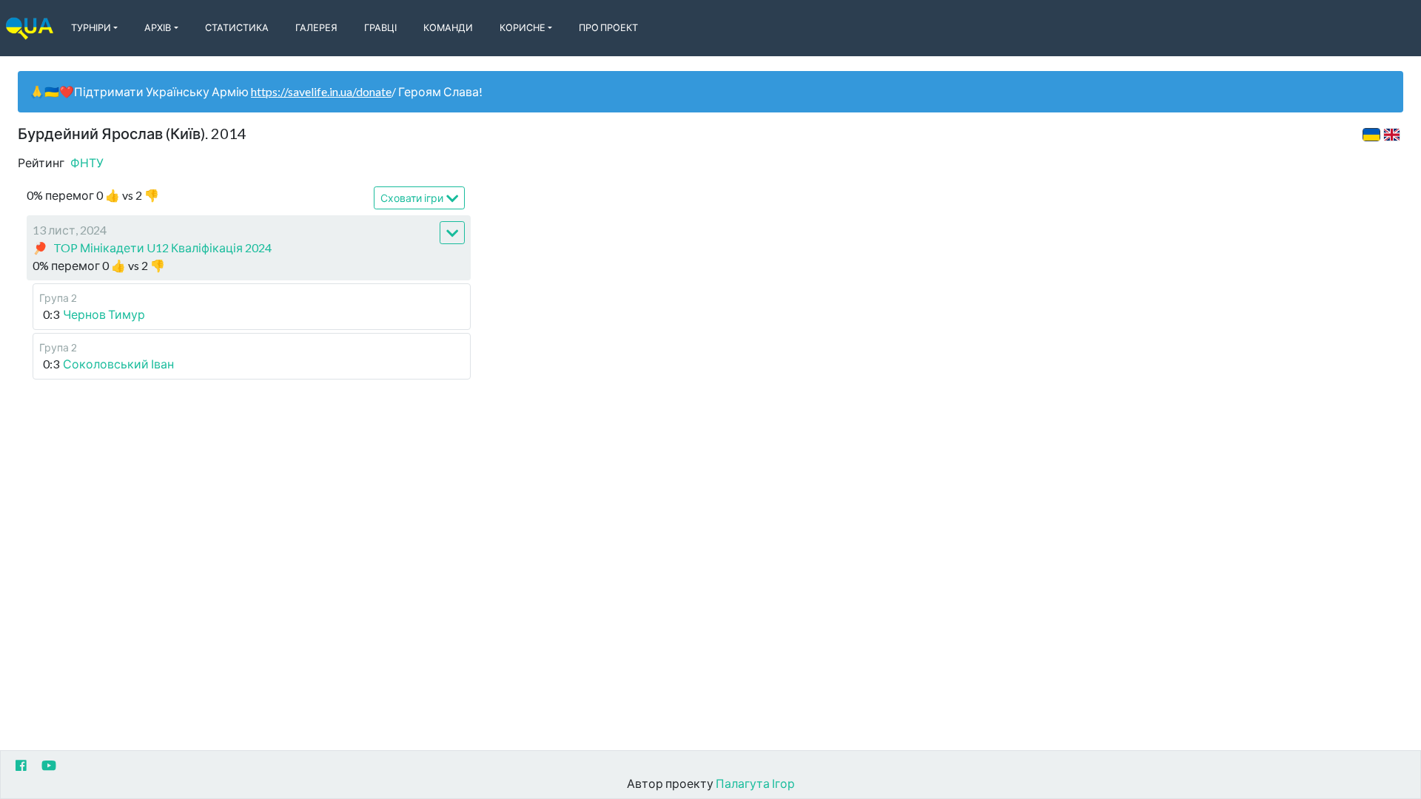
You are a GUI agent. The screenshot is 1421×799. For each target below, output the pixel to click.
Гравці (380, 27)
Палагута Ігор (755, 783)
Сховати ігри (411, 198)
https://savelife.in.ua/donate (321, 91)
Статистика (237, 27)
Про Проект (608, 27)
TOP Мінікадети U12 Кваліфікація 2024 (162, 247)
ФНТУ (87, 162)
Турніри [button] (91, 27)
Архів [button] (157, 27)
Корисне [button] (522, 27)
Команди (448, 27)
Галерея (316, 27)
